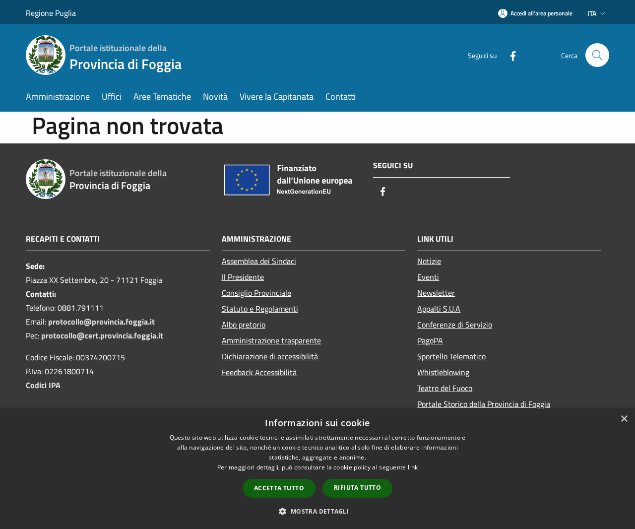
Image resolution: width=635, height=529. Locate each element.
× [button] (624, 419)
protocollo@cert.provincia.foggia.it (102, 335)
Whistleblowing (443, 372)
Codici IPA (43, 385)
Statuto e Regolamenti (260, 309)
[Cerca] (597, 55)
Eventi (428, 277)
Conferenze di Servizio (454, 325)
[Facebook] (509, 55)
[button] (317, 511)
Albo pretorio (243, 325)
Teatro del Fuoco (444, 388)
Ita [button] (591, 13)
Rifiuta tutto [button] (357, 487)
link (413, 467)
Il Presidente (243, 277)
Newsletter (436, 293)
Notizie (429, 261)
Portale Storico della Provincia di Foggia (483, 404)
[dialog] (317, 468)
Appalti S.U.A (438, 309)
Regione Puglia (51, 13)
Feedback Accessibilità (259, 372)
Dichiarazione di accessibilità (270, 356)
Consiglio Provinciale (256, 293)
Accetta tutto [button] (279, 488)
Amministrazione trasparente (271, 340)
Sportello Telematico (451, 356)
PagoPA (430, 340)
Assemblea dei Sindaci (259, 261)
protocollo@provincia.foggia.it (101, 322)
